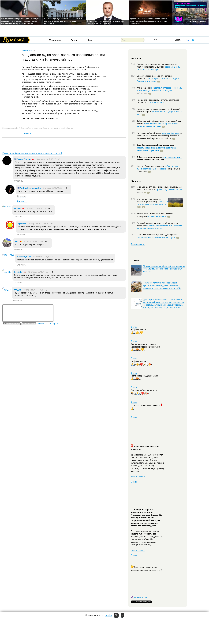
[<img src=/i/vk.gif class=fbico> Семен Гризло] (6, 164)
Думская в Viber (141, 597)
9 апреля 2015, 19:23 (52, 188)
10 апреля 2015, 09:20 (38, 223)
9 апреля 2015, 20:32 (33, 241)
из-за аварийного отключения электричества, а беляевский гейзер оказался (160, 136)
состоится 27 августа (157, 102)
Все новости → (138, 244)
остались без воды (170, 133)
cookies (108, 615)
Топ (90, 40)
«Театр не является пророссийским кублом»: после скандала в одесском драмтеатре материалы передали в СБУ (162, 285)
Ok (116, 615)
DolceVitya (22, 256)
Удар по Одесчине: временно (151, 166)
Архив (74, 40)
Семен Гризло (23, 159)
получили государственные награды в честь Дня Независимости (159, 227)
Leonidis (18, 272)
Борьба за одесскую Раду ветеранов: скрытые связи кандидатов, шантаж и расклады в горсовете (63, 20)
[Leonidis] (6, 272)
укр (155, 39)
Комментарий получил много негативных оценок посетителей (32, 153)
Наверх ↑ (28, 133)
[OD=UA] (6, 206)
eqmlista (22, 223)
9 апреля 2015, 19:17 (46, 159)
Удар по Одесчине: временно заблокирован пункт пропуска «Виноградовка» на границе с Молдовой (148, 20)
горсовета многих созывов (150, 159)
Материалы (55, 40)
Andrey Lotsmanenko (30, 188)
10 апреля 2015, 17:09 (38, 272)
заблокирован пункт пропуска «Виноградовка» (158, 167)
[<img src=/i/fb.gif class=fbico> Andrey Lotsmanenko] (10, 193)
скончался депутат (172, 157)
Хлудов (17, 289)
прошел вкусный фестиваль (169, 189)
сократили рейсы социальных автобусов (156, 237)
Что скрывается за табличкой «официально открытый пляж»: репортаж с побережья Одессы (164, 269)
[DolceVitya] (8, 255)
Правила (42, 323)
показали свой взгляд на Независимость (152, 203)
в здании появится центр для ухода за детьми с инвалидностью (158, 125)
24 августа (136, 181)
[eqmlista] (10, 229)
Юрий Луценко (144, 87)
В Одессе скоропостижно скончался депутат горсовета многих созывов (105, 22)
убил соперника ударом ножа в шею (159, 113)
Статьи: (135, 260)
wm (16, 241)
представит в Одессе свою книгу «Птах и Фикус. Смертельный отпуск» (159, 89)
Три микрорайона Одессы (149, 133)
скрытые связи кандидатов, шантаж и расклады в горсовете (156, 149)
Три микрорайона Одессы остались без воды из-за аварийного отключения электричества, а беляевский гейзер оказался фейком (21, 20)
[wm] (6, 246)
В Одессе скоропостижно (149, 157)
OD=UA (17, 208)
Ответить (18, 181)
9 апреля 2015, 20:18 (36, 208)
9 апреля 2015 (27, 50)
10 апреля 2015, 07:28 (43, 256)
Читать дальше (138, 476)
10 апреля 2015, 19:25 (33, 289)
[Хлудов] (6, 290)
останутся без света (156, 216)
